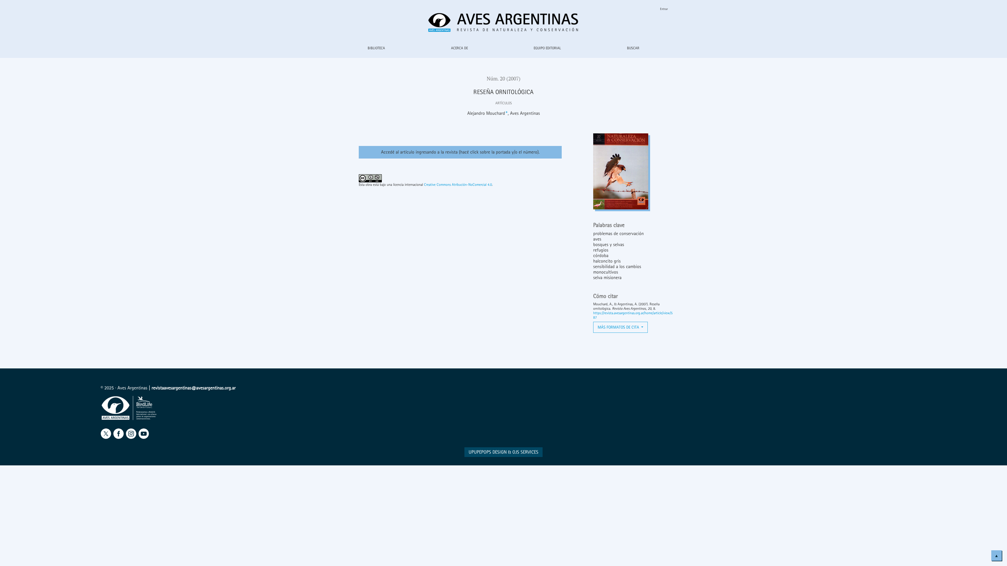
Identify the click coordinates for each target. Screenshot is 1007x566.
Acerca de (459, 48)
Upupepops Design (488, 452)
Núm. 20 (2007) (504, 78)
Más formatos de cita (619, 327)
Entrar (664, 9)
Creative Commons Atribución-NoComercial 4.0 (458, 184)
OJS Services (525, 452)
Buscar (633, 48)
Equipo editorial (547, 48)
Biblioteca (376, 48)
